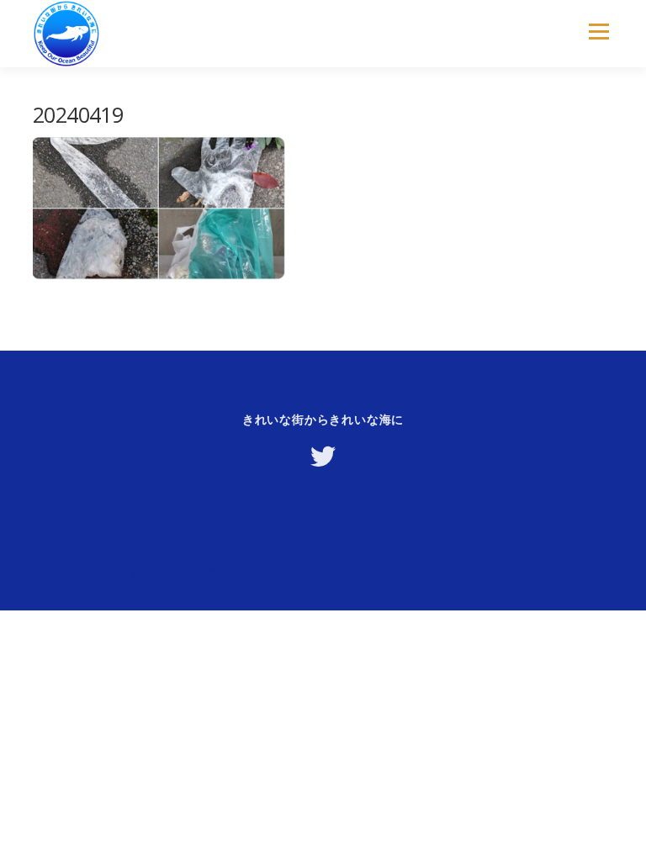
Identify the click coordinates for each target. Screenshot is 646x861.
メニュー (598, 31)
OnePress (389, 571)
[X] (323, 456)
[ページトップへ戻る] (323, 532)
